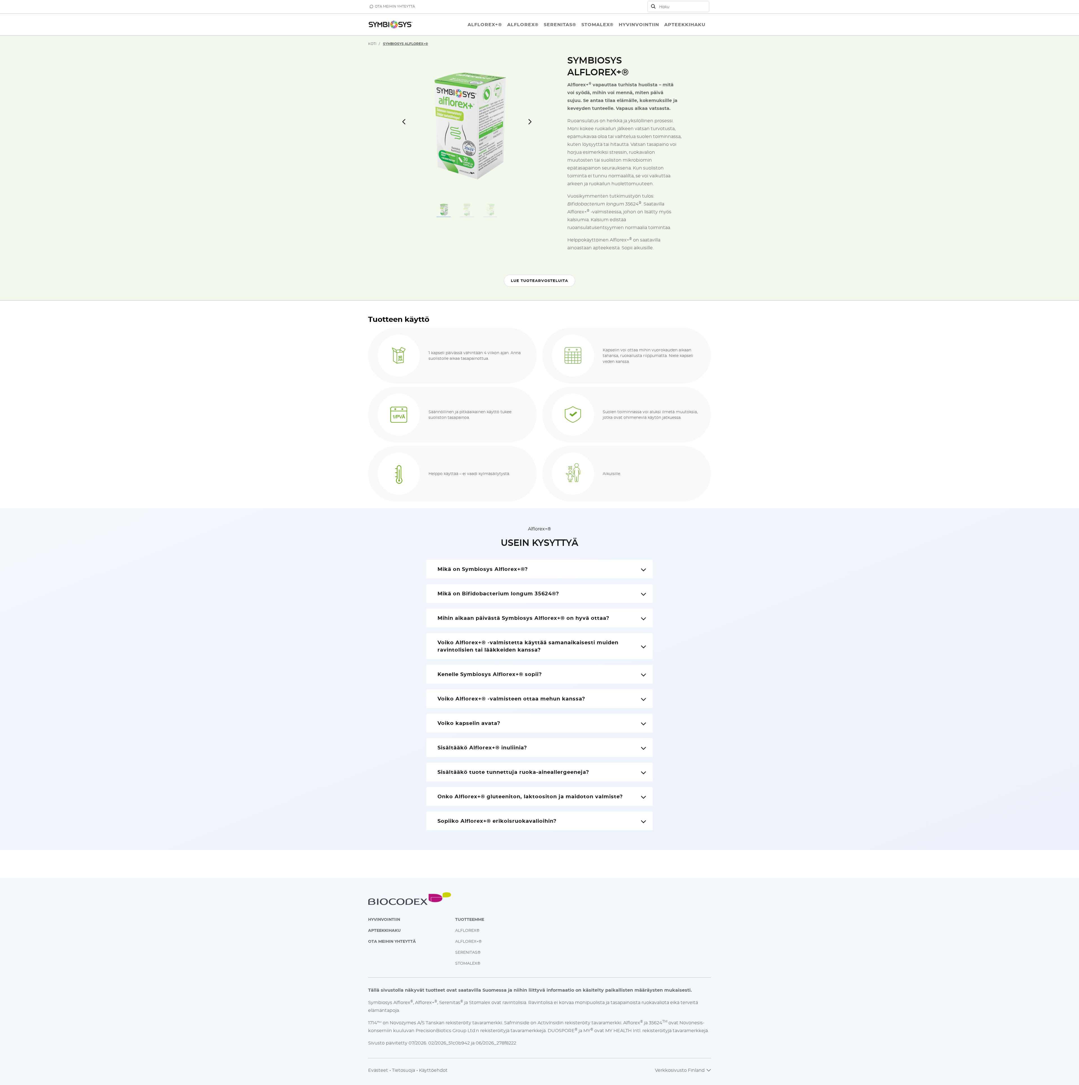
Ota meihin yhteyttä (392, 941)
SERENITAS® (467, 952)
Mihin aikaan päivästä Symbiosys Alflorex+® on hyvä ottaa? (523, 618)
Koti (372, 44)
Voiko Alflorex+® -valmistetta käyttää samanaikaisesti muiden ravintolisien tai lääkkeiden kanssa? (528, 646)
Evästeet (378, 1070)
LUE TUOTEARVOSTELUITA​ (539, 280)
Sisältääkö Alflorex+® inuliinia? (482, 747)
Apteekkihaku (384, 930)
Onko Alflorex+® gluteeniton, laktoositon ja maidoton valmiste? (530, 796)
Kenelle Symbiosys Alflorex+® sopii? (490, 674)
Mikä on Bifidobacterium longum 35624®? (498, 593)
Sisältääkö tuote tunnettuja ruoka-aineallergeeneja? (513, 772)
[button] (407, 124)
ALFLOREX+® (468, 941)
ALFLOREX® (467, 930)
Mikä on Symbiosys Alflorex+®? (483, 569)
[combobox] (678, 6)
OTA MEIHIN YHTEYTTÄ (395, 6)
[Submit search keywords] (653, 6)
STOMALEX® (467, 963)
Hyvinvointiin (384, 919)
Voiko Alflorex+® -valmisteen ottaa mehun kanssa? (511, 698)
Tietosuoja (403, 1070)
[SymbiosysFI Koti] (390, 24)
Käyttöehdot (433, 1070)
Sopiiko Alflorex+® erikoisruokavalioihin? (497, 821)
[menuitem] (485, 24)
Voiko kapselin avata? (469, 723)
